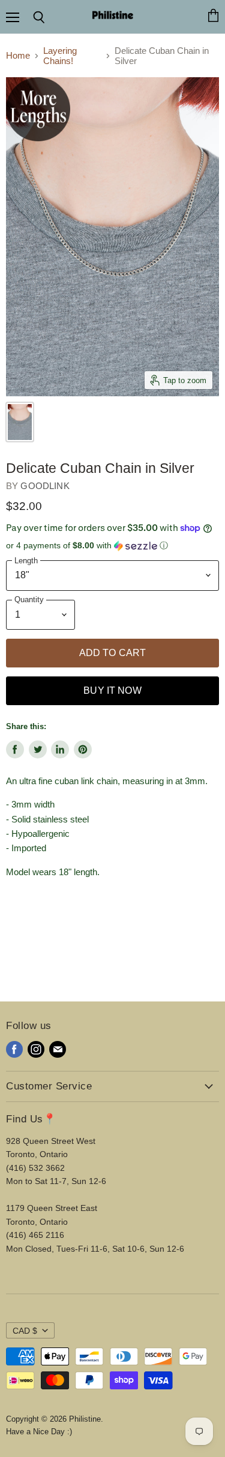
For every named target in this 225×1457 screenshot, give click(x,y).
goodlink (44, 486)
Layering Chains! (60, 55)
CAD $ (25, 1330)
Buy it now (112, 690)
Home (18, 55)
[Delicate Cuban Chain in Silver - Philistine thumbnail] (20, 422)
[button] (112, 545)
